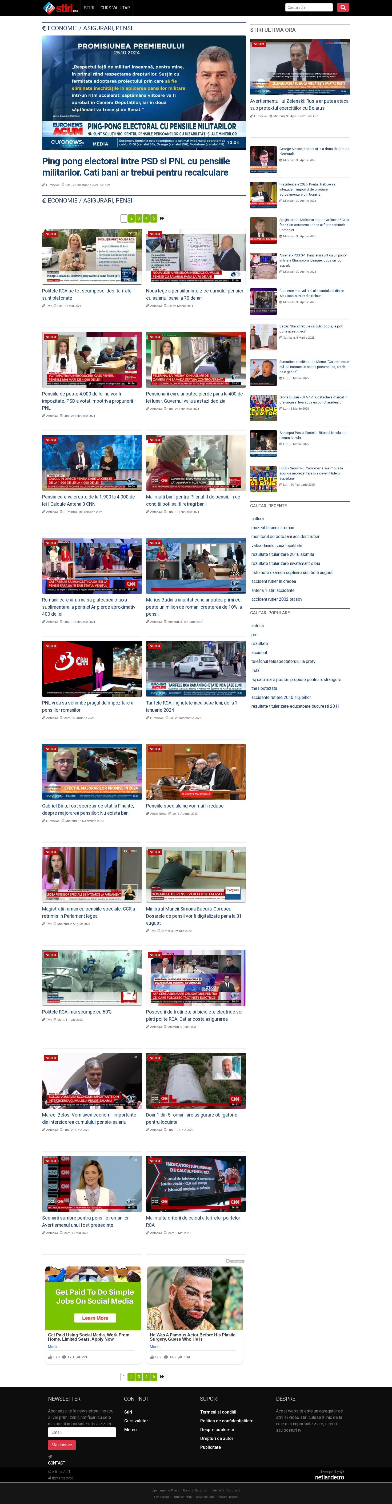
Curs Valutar (115, 7)
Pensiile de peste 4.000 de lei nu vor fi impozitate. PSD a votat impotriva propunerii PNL (87, 401)
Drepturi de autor (216, 1438)
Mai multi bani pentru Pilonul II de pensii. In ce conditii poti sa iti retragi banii (193, 500)
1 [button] (124, 218)
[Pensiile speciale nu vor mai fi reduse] (196, 771)
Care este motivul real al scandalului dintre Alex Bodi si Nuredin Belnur (311, 293)
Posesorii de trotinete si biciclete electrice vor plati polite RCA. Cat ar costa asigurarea (194, 1015)
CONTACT (56, 1463)
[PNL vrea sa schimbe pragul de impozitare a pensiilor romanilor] (92, 668)
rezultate (259, 643)
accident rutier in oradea (273, 581)
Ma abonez (61, 1444)
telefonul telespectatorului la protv (283, 661)
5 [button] (154, 218)
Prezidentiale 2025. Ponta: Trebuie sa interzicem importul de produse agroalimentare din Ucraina (307, 189)
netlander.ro (329, 1477)
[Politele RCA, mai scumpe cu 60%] (92, 977)
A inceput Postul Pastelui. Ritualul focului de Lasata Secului (312, 435)
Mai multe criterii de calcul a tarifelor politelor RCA (193, 1221)
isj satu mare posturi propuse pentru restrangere (296, 679)
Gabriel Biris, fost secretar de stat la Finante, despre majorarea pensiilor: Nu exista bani (88, 809)
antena (257, 625)
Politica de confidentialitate (226, 1420)
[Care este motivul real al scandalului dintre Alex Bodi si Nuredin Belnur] (263, 301)
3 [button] (139, 218)
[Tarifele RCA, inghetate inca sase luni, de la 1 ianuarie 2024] (196, 668)
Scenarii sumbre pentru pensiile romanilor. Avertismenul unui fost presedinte (86, 1221)
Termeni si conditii (218, 1411)
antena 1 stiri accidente (273, 590)
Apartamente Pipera (165, 1490)
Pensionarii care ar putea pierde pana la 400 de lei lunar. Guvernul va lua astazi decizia (194, 397)
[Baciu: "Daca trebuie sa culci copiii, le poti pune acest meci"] (263, 336)
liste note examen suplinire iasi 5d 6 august (292, 572)
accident (259, 652)
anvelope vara (205, 1497)
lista (255, 670)
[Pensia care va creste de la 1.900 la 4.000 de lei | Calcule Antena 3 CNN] (92, 462)
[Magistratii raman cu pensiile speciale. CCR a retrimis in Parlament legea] (92, 874)
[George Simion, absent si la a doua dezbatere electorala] (263, 159)
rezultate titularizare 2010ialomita (282, 554)
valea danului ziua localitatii (276, 545)
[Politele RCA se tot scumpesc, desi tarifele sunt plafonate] (92, 256)
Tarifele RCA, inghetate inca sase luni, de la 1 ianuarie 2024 (192, 706)
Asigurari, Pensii (108, 28)
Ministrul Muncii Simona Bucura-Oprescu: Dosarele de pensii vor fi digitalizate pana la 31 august (194, 916)
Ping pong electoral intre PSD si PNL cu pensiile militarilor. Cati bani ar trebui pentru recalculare (136, 167)
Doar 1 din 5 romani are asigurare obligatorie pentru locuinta (191, 1118)
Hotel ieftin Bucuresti (225, 1490)
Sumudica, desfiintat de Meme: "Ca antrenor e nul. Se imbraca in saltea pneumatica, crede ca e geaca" (314, 367)
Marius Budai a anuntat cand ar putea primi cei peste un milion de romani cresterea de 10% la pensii (194, 607)
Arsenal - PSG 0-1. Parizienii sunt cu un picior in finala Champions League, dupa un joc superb (313, 260)
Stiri (89, 7)
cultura (257, 518)
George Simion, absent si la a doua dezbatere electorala (314, 151)
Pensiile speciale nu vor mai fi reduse (185, 806)
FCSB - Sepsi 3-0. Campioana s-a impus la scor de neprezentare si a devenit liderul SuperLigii (311, 473)
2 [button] (131, 218)
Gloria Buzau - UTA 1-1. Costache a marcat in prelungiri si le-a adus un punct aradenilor (313, 399)
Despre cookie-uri (217, 1429)
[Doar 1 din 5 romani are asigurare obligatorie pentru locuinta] (196, 1080)
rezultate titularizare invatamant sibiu (285, 563)
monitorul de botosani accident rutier (285, 536)
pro (254, 634)
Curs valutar (136, 1420)
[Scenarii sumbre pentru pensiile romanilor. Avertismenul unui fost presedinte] (92, 1183)
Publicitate (210, 1447)
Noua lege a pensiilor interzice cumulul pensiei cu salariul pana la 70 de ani (194, 294)
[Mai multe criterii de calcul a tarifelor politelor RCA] (196, 1183)
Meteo (130, 1429)
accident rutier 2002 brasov (276, 599)
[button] (163, 218)
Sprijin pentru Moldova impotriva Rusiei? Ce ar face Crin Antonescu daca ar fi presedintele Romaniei (314, 225)
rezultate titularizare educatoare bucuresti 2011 (295, 706)
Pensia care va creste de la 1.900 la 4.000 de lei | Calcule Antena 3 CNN (88, 500)
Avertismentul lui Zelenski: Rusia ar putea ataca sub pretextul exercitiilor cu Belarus (299, 104)
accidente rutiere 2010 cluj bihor (281, 697)
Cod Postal (161, 1497)
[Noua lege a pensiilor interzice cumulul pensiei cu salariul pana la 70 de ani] (196, 256)
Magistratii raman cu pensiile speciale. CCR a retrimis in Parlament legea (88, 912)
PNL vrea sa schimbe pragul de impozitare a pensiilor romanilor (87, 706)
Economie (63, 28)
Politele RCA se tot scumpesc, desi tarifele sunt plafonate (86, 294)
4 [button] (146, 218)
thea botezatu (264, 688)
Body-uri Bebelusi (195, 1490)
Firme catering (183, 1497)
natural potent (228, 1497)
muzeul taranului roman (272, 527)
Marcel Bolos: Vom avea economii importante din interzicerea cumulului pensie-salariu (89, 1118)
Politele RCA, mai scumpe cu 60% (76, 1012)
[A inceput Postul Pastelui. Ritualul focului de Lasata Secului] (263, 443)
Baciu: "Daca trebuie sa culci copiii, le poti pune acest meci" (311, 328)
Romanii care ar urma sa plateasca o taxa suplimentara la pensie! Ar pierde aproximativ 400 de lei (88, 607)
